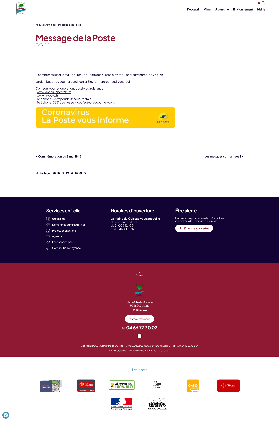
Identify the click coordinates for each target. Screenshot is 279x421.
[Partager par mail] (54, 173)
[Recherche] (263, 2)
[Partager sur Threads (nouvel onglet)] (63, 173)
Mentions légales (117, 350)
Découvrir (193, 9)
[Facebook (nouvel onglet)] (259, 2)
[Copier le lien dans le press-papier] (85, 173)
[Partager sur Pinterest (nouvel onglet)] (76, 173)
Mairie (261, 9)
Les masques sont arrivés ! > (224, 156)
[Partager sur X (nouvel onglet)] (72, 173)
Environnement (243, 9)
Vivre (207, 9)
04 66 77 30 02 (142, 327)
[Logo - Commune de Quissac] (21, 8)
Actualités (51, 24)
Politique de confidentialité (142, 350)
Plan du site (164, 350)
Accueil (40, 24)
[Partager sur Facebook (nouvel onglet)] (59, 173)
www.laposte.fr (47, 95)
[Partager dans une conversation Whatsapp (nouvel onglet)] (80, 173)
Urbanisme (222, 9)
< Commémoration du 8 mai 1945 (58, 156)
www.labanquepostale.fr (54, 92)
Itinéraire (141, 310)
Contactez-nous (139, 319)
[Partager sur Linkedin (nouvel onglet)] (67, 173)
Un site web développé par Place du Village (148, 345)
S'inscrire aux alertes (196, 228)
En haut (139, 275)
